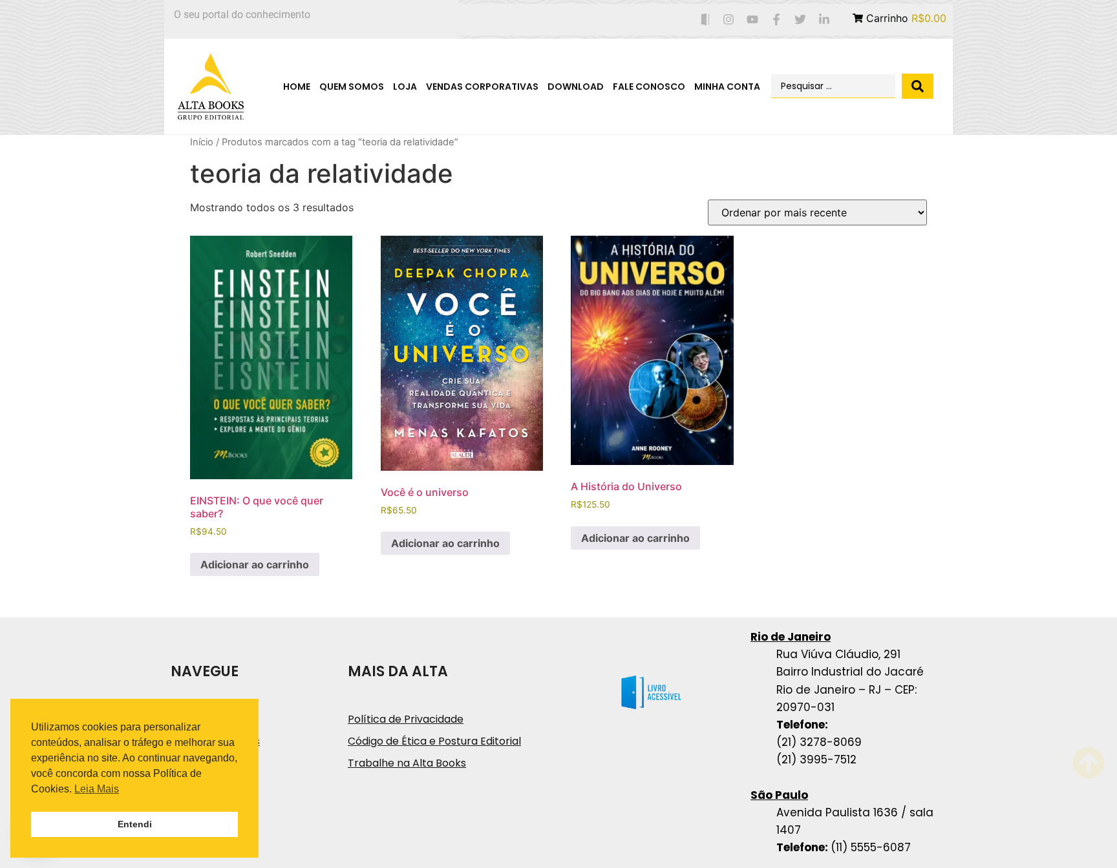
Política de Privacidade (405, 719)
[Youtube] (752, 19)
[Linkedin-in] (823, 19)
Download (576, 86)
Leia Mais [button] (96, 788)
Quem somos (351, 86)
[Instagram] (728, 19)
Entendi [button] (135, 824)
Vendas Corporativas (482, 86)
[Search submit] (917, 86)
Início (201, 142)
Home (296, 86)
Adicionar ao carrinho (254, 564)
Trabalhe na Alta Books (407, 763)
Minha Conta (727, 86)
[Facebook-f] (776, 19)
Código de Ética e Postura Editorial (434, 741)
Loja (405, 86)
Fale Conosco (649, 86)
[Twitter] (800, 19)
